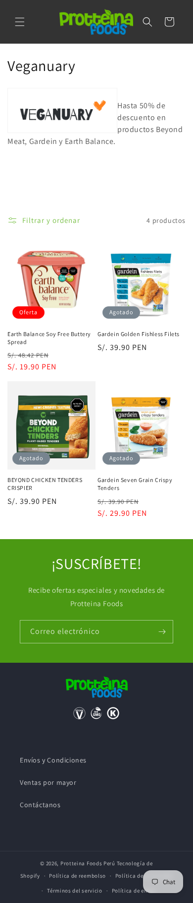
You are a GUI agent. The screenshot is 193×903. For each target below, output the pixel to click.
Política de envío (133, 890)
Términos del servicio (74, 890)
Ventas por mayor (48, 782)
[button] (20, 22)
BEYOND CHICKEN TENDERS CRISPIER (44, 483)
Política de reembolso (77, 875)
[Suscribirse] (162, 631)
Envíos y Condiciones (53, 760)
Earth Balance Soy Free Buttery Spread (49, 338)
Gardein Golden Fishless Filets (138, 334)
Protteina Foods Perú (87, 863)
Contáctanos (40, 804)
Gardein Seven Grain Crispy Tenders (135, 483)
